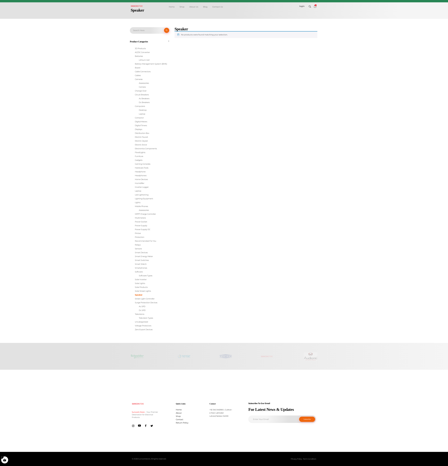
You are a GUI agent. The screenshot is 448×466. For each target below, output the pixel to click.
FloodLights (140, 152)
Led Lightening (141, 195)
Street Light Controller (144, 299)
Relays (138, 245)
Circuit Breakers (142, 95)
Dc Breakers (144, 102)
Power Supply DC (142, 229)
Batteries (139, 56)
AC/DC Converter (142, 52)
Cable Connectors (142, 71)
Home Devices (141, 179)
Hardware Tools (141, 168)
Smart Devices (141, 252)
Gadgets (138, 160)
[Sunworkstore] (137, 6)
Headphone (140, 172)
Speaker (138, 295)
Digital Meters (141, 122)
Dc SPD (142, 310)
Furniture (139, 156)
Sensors (138, 249)
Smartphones (141, 268)
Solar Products (141, 287)
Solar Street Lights (143, 291)
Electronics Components (146, 148)
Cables (138, 75)
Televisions (139, 314)
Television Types (146, 318)
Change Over (141, 91)
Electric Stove (141, 145)
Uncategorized (141, 322)
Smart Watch (141, 264)
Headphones (140, 175)
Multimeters (140, 218)
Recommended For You (145, 241)
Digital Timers (141, 125)
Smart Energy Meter (144, 256)
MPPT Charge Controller (145, 214)
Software (139, 272)
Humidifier (139, 183)
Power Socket (141, 222)
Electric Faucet (141, 137)
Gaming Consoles (142, 164)
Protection (139, 237)
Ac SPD (142, 306)
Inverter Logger (142, 187)
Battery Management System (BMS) (151, 64)
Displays (138, 129)
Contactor (139, 118)
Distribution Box (142, 133)
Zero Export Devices (144, 329)
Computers (140, 106)
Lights (137, 202)
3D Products (140, 48)
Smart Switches (142, 260)
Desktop (143, 110)
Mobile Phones (141, 206)
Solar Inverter (141, 279)
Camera (142, 87)
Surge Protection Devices (146, 302)
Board (137, 68)
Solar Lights (140, 283)
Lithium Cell (144, 60)
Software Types (145, 276)
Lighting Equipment (144, 199)
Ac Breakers (144, 98)
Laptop (142, 114)
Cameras (139, 79)
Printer (138, 233)
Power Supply (141, 225)
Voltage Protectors (143, 326)
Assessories (144, 83)
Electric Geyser (141, 141)
